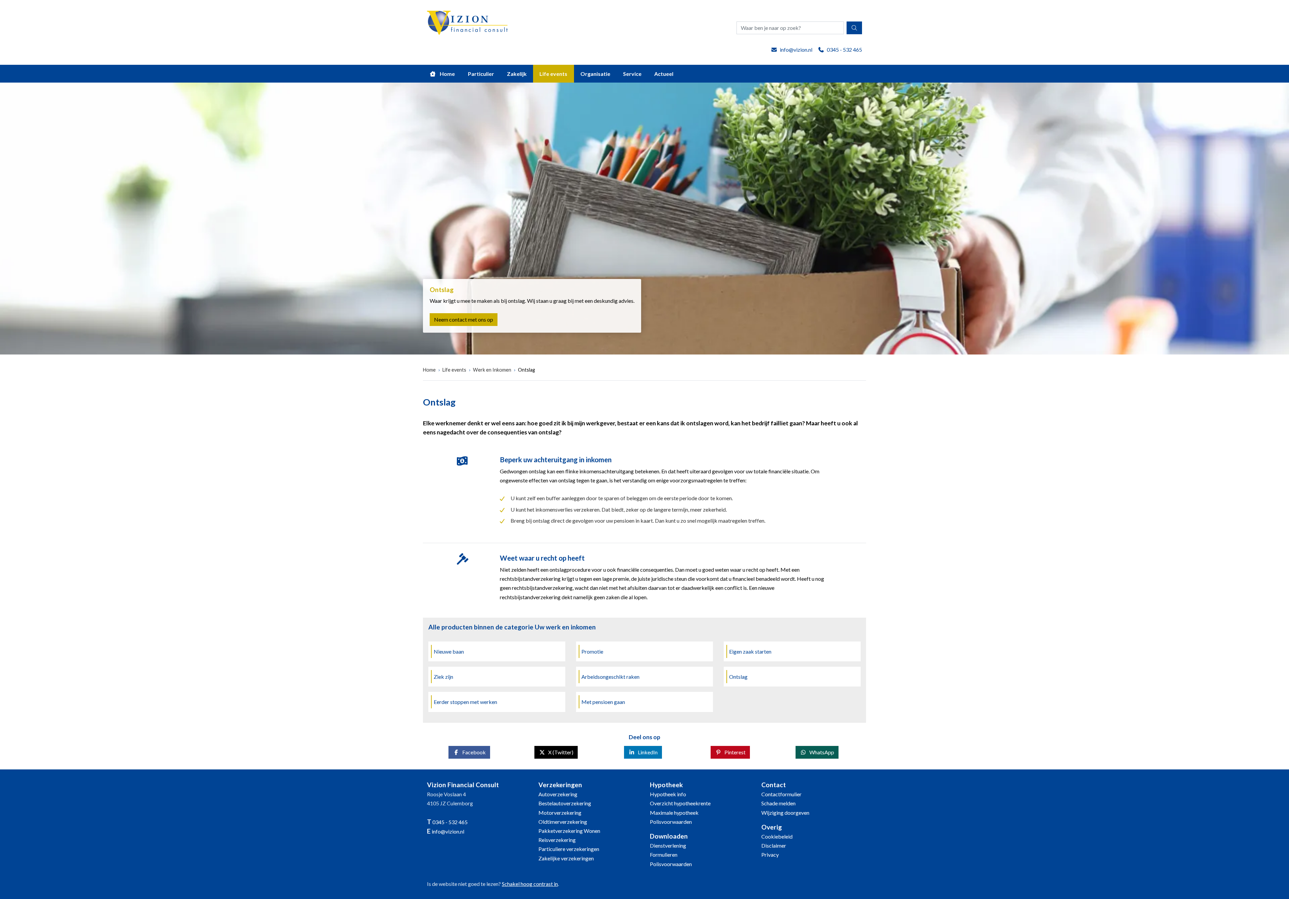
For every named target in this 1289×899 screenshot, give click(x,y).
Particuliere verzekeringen (568, 849)
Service (632, 73)
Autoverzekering (557, 794)
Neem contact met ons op (463, 319)
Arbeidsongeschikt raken (610, 676)
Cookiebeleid (777, 836)
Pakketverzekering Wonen (569, 830)
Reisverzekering (557, 840)
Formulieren (663, 854)
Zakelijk (517, 73)
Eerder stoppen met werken (465, 702)
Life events (553, 73)
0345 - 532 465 (844, 49)
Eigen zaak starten (750, 651)
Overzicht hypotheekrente (680, 803)
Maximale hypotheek (674, 812)
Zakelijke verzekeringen (566, 858)
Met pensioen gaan (603, 702)
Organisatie (595, 73)
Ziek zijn (443, 676)
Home (447, 73)
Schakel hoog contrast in (530, 884)
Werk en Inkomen (492, 370)
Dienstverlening (668, 845)
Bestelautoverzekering (564, 803)
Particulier (481, 73)
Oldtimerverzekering (562, 821)
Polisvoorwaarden (671, 821)
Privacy (770, 854)
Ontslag (526, 370)
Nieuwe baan (449, 651)
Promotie (592, 651)
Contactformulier (781, 794)
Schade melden (778, 803)
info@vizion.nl (796, 49)
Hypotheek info (668, 794)
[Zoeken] (854, 27)
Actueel (663, 73)
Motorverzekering (559, 812)
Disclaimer (773, 845)
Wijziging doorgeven (785, 812)
